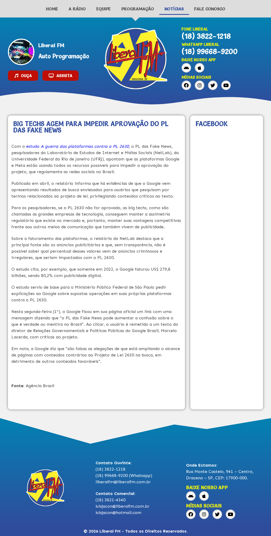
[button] (23, 75)
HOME (52, 8)
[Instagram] (199, 85)
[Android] (186, 68)
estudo (77, 146)
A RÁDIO (77, 8)
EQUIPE (103, 8)
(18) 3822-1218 (206, 36)
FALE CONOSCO (209, 8)
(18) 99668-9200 (210, 51)
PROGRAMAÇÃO (137, 8)
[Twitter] (213, 85)
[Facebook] (186, 85)
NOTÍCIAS (174, 8)
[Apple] (199, 68)
